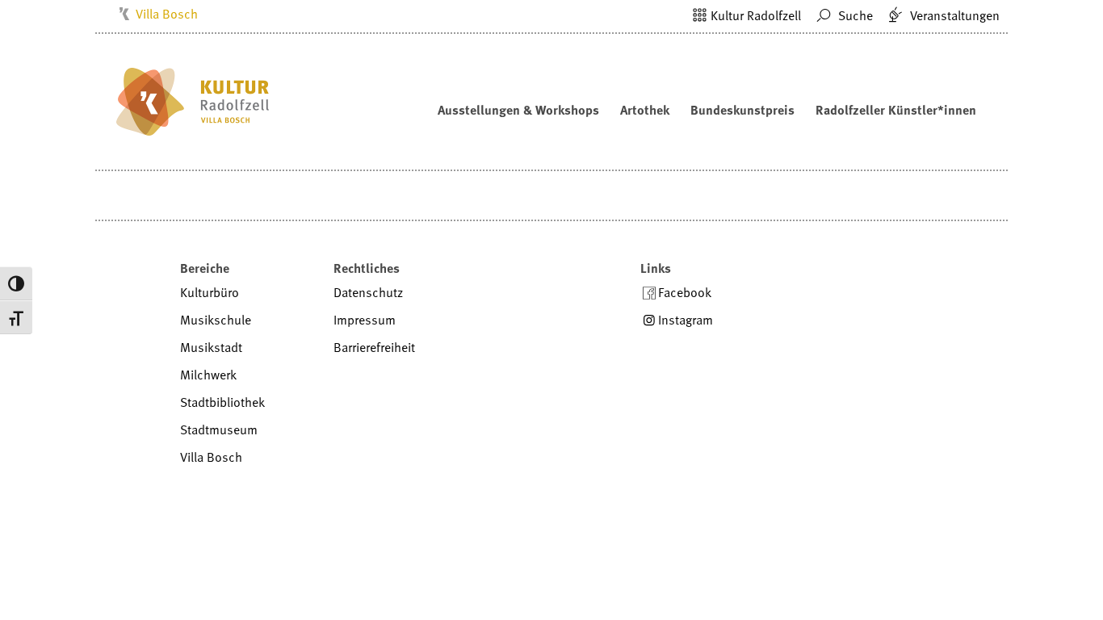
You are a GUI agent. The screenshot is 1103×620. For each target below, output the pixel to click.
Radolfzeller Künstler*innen (896, 109)
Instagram (685, 319)
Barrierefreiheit (374, 347)
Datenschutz (368, 292)
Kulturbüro (209, 292)
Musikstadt (211, 347)
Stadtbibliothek (222, 402)
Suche (854, 15)
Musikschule (215, 319)
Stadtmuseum (219, 429)
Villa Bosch (167, 13)
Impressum (364, 319)
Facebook (684, 292)
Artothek (644, 109)
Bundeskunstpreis (742, 109)
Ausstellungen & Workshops (518, 109)
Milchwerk (208, 374)
